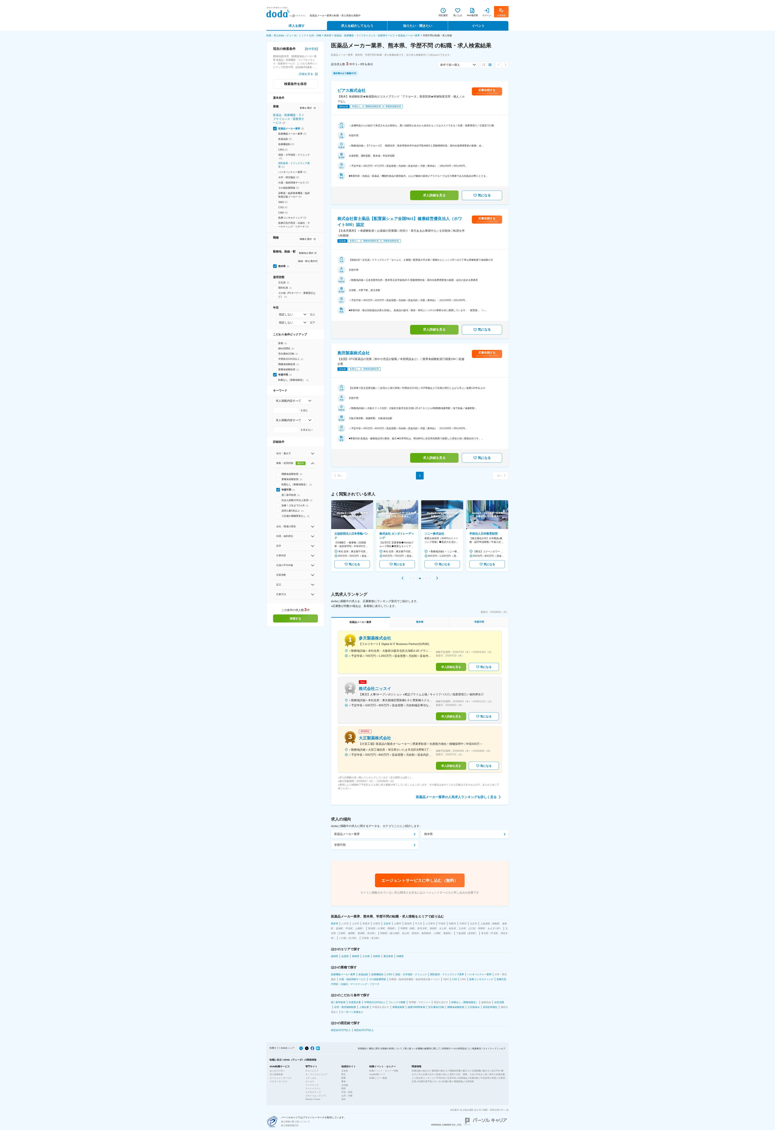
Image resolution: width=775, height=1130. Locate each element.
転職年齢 (473, 1078)
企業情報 (469, 1081)
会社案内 (454, 1110)
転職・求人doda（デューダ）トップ (286, 35)
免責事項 (476, 1048)
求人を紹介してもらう (357, 25)
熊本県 (327, 35)
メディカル (310, 1078)
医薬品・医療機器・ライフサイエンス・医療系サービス (364, 35)
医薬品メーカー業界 (409, 35)
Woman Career (312, 1099)
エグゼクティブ (313, 1092)
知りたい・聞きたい (417, 25)
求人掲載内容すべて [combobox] (288, 400)
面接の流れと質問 (445, 1074)
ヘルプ (502, 1048)
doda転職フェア (377, 1074)
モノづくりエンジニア (316, 1074)
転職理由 (462, 1078)
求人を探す (297, 25)
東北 (343, 1074)
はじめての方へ (277, 1070)
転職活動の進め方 (420, 1070)
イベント (478, 25)
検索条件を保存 (295, 84)
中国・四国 (346, 1092)
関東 (343, 1078)
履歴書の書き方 (439, 1070)
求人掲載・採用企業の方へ (492, 1110)
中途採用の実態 (488, 1078)
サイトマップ (489, 1048)
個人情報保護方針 (290, 1125)
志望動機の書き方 (480, 1070)
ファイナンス (312, 1085)
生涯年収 (451, 1078)
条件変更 (311, 48)
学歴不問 (340, 844)
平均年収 (440, 1078)
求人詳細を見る (434, 195)
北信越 (344, 1085)
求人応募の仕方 (426, 1074)
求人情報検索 (276, 1074)
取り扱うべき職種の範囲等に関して (422, 1048)
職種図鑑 (458, 1081)
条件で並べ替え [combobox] (450, 64)
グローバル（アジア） (316, 1095)
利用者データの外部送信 (454, 1048)
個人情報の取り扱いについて (295, 1121)
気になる (484, 195)
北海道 (344, 1070)
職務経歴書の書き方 (459, 1070)
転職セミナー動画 (378, 1078)
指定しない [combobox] (286, 314)
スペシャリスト (313, 1088)
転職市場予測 (425, 1081)
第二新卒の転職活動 (495, 1074)
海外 (343, 1099)
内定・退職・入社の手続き (469, 1074)
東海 (343, 1081)
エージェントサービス (281, 1078)
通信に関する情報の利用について (385, 1048)
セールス (309, 1081)
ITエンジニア (311, 1070)
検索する (295, 618)
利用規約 (362, 1048)
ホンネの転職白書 (443, 1081)
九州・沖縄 (315, 35)
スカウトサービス (278, 1081)
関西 (343, 1088)
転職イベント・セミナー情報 (383, 1070)
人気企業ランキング (424, 1078)
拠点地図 (468, 1110)
